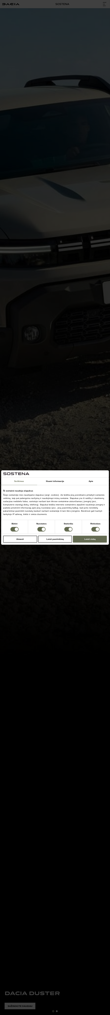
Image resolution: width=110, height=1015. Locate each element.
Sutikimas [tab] (19, 481)
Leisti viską (90, 539)
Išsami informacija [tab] (55, 481)
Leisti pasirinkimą (55, 539)
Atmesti (20, 539)
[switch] (41, 529)
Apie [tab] (91, 481)
